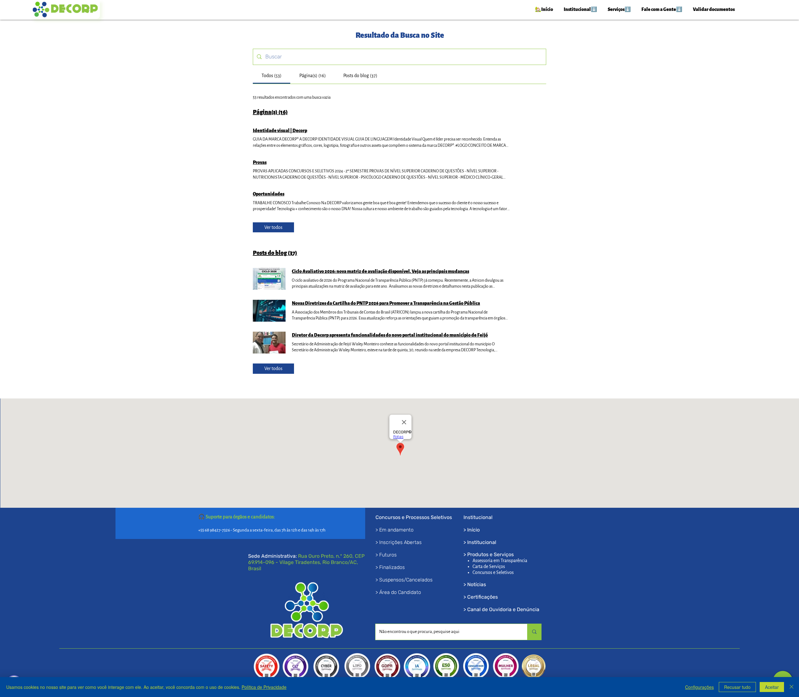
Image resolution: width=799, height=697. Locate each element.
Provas (260, 162)
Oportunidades (268, 193)
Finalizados (392, 567)
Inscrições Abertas (400, 542)
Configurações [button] (699, 687)
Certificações (482, 597)
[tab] (271, 75)
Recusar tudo (737, 687)
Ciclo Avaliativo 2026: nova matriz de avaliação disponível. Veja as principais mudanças (380, 271)
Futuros (388, 555)
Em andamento (396, 530)
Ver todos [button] (273, 227)
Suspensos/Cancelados (406, 580)
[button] (580, 9)
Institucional (481, 542)
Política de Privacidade (264, 687)
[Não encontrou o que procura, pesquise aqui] (534, 632)
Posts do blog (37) (275, 253)
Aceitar (772, 687)
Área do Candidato (400, 592)
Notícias (476, 584)
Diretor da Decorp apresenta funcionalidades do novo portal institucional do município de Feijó (390, 335)
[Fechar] (791, 687)
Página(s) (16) (270, 112)
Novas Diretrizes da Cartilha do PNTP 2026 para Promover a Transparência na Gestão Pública (386, 303)
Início (473, 530)
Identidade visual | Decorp (280, 130)
